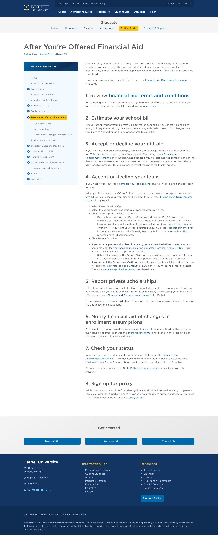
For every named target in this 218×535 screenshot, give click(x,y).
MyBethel (63, 3)
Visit (178, 3)
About (62, 11)
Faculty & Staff (93, 484)
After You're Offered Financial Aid (49, 117)
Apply (170, 3)
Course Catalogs (153, 488)
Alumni (89, 477)
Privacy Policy (79, 514)
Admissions (106, 28)
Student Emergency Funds (45, 140)
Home (54, 28)
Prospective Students (97, 470)
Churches (90, 488)
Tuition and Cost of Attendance (47, 162)
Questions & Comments (157, 480)
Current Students (95, 473)
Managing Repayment (42, 157)
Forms (34, 173)
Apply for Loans (42, 129)
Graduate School (30, 54)
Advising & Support (155, 28)
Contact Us (36, 179)
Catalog (88, 28)
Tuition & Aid (129, 28)
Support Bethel (152, 498)
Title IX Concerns (153, 484)
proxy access (136, 397)
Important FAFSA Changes (45, 100)
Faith (153, 11)
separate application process (120, 269)
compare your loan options (134, 183)
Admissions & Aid (81, 11)
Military (89, 491)
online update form (139, 332)
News (86, 3)
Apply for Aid (38, 111)
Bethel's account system (144, 368)
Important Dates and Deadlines (47, 146)
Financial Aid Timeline (42, 94)
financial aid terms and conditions (149, 95)
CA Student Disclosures (60, 514)
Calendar (149, 473)
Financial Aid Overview (43, 83)
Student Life (121, 11)
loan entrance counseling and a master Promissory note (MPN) (145, 248)
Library (148, 477)
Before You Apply (40, 105)
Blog (102, 3)
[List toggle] (28, 89)
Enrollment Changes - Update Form (53, 134)
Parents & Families (95, 480)
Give (185, 3)
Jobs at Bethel (152, 470)
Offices (77, 3)
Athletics (139, 11)
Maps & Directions (37, 477)
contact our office (178, 227)
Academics (103, 11)
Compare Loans (42, 123)
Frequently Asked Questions (46, 168)
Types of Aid (37, 89)
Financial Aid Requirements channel (166, 80)
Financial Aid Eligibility (43, 151)
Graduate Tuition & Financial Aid (53, 54)
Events (94, 3)
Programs (71, 28)
